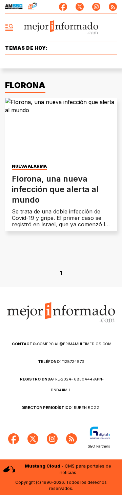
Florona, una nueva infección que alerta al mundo (55, 189)
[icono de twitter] (80, 7)
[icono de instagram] (96, 7)
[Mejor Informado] (61, 27)
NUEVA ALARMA (29, 166)
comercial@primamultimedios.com (61, 344)
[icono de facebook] (63, 7)
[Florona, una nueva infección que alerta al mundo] (61, 129)
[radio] (14, 7)
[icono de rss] (113, 7)
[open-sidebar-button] (9, 27)
